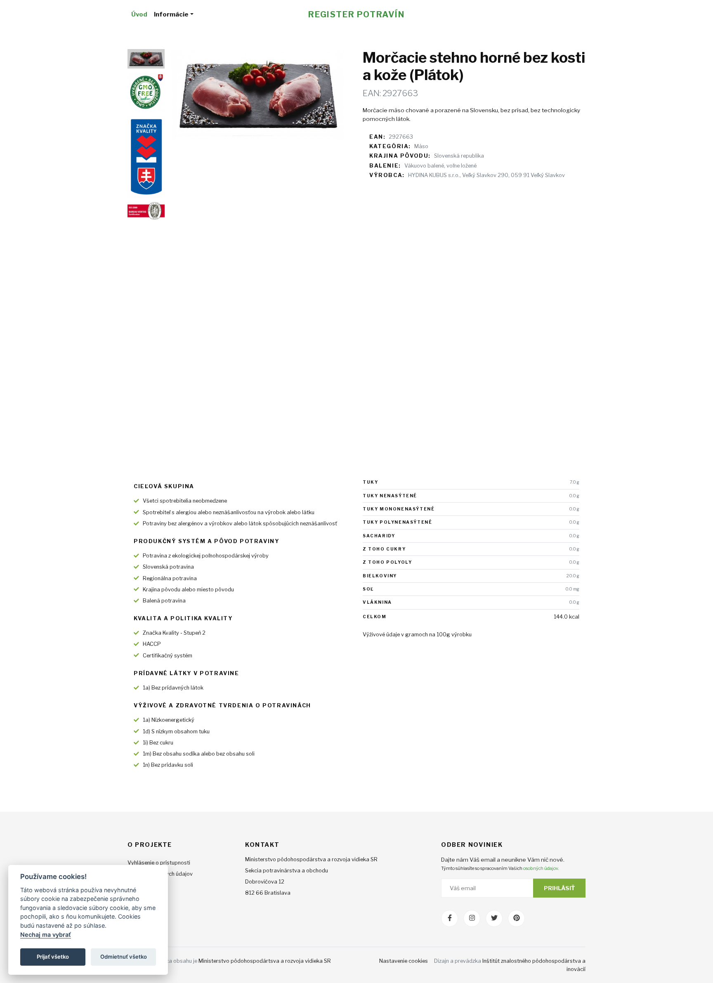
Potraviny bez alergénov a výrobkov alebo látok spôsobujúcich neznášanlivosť (240, 523)
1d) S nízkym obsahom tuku (176, 731)
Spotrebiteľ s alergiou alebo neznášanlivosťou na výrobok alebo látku (228, 512)
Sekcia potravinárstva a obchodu (286, 870)
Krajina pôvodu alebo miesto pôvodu (188, 589)
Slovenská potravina (168, 567)
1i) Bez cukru (158, 743)
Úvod (139, 14)
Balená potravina (164, 601)
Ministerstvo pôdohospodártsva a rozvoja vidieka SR (264, 961)
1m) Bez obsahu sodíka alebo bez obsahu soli (199, 754)
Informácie (171, 14)
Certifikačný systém (167, 655)
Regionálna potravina (170, 578)
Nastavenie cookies (403, 961)
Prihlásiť (559, 888)
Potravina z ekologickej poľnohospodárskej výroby (206, 556)
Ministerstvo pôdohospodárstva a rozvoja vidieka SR (311, 859)
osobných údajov (540, 868)
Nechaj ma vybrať (45, 934)
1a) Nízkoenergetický (168, 720)
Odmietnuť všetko (123, 956)
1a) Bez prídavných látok (173, 688)
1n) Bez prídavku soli (168, 765)
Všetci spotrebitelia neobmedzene (185, 501)
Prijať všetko (53, 956)
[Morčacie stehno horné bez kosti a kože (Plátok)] (257, 94)
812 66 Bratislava (267, 893)
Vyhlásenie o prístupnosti (158, 863)
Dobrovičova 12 (264, 882)
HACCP (152, 644)
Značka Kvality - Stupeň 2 (174, 633)
